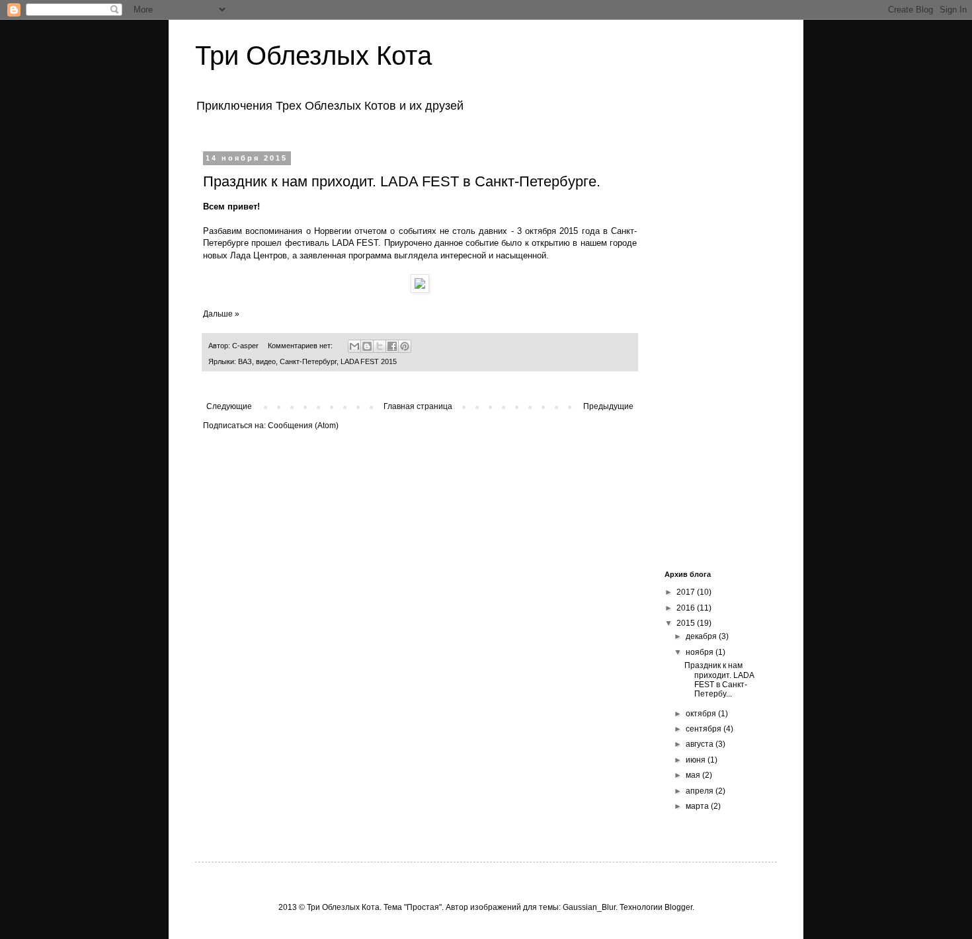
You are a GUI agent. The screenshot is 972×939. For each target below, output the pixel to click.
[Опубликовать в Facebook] (392, 346)
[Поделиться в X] (379, 346)
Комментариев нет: (301, 346)
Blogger (678, 907)
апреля (700, 791)
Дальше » (221, 314)
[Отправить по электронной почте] (354, 346)
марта (698, 806)
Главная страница (418, 406)
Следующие (229, 406)
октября (702, 713)
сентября (704, 728)
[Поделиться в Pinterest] (404, 346)
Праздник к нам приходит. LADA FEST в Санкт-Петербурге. (401, 181)
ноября (700, 652)
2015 (686, 623)
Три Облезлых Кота (313, 55)
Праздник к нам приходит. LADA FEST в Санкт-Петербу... (719, 679)
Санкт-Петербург (308, 361)
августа (700, 744)
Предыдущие (608, 406)
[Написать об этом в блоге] (367, 346)
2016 (686, 608)
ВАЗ (245, 361)
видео (266, 361)
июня (697, 760)
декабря (702, 636)
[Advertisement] (711, 352)
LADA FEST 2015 (369, 361)
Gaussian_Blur (589, 907)
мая (694, 775)
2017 (686, 592)
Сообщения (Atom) (303, 425)
